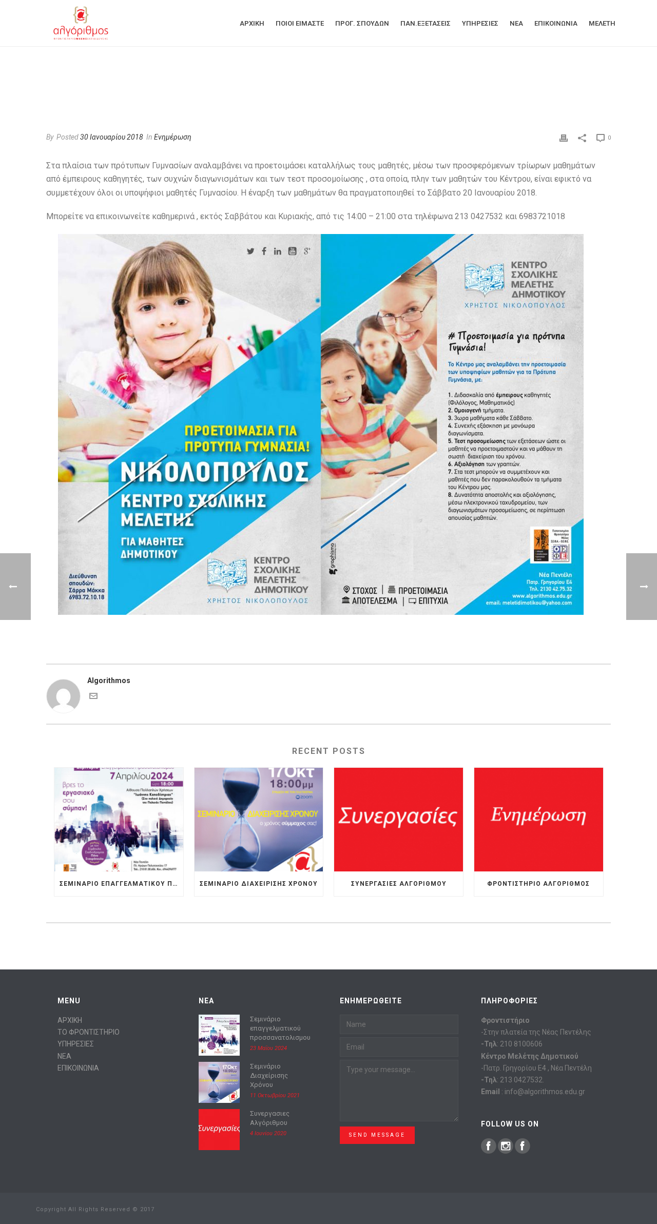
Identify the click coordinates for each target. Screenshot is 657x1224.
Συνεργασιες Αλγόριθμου (399, 883)
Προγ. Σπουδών (362, 23)
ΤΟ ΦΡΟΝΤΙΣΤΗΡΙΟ (88, 1032)
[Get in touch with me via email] (93, 697)
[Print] (563, 137)
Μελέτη (602, 23)
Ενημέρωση (172, 137)
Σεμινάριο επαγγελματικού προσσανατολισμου (121, 883)
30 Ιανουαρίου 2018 (111, 137)
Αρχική (252, 23)
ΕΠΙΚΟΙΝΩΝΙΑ (78, 1068)
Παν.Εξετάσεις (425, 23)
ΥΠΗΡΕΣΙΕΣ (75, 1044)
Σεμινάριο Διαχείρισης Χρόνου (259, 883)
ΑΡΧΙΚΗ (69, 1020)
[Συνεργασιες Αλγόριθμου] (398, 819)
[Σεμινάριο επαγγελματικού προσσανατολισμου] (118, 819)
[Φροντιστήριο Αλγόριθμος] (538, 819)
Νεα (516, 23)
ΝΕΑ (64, 1056)
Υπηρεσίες (480, 23)
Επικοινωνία (555, 23)
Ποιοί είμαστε (300, 23)
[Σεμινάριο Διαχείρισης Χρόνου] (259, 819)
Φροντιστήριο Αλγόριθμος (538, 883)
